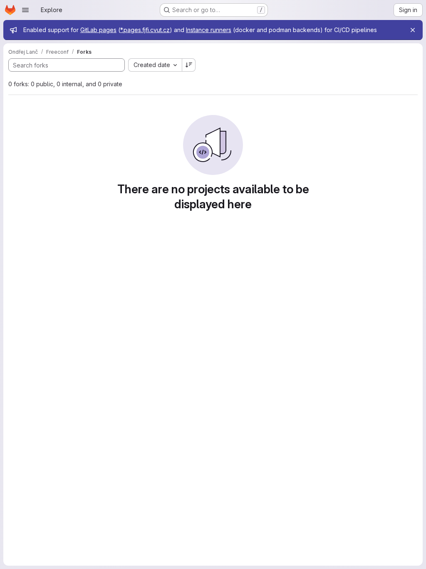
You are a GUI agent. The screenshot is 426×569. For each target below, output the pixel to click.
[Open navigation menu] (25, 10)
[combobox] (155, 65)
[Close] (413, 30)
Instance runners (208, 29)
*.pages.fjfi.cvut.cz (145, 29)
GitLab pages (98, 29)
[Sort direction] (189, 65)
